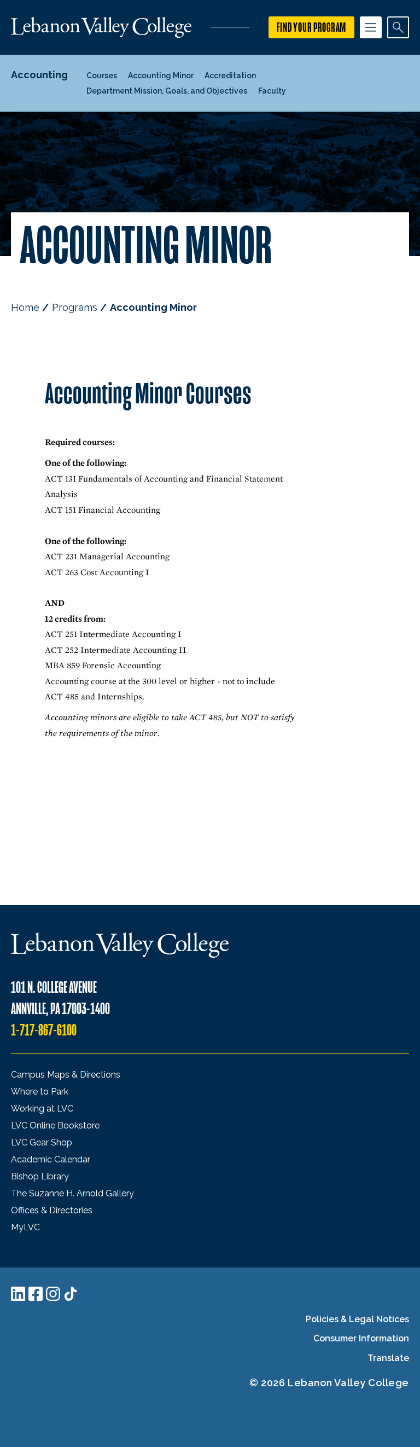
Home (25, 307)
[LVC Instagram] (53, 1294)
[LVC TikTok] (70, 1294)
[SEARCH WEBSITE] (398, 27)
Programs (75, 307)
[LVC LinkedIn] (18, 1294)
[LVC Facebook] (35, 1294)
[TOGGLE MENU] (371, 27)
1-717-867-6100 (44, 1030)
